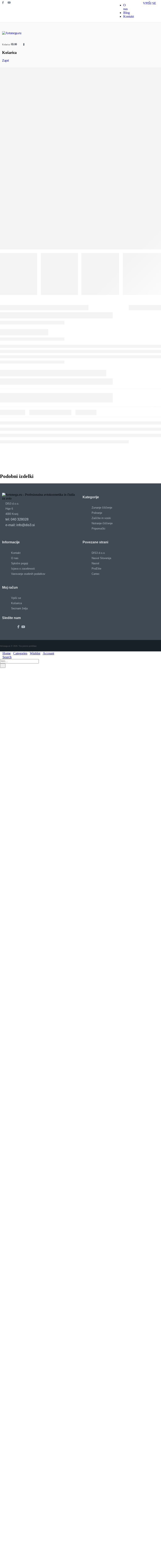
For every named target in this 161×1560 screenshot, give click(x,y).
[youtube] (10, 3)
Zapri (5, 60)
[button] (1, 669)
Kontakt (128, 16)
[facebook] (5, 3)
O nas (125, 7)
